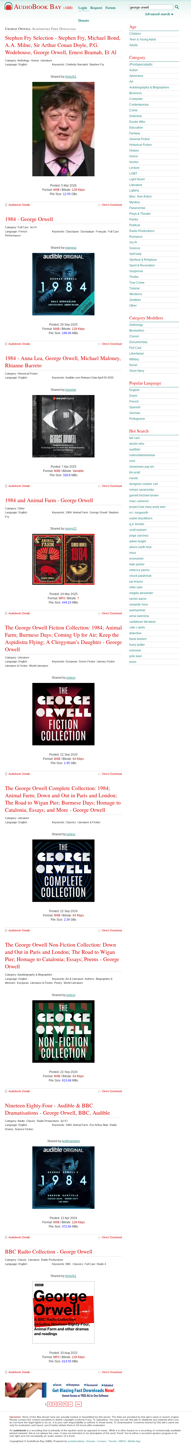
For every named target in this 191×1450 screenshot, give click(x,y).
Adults (133, 45)
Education (136, 127)
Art (131, 81)
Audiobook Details (19, 204)
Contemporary (139, 104)
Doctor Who (137, 122)
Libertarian (136, 353)
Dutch (133, 396)
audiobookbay (76, 1441)
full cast (134, 438)
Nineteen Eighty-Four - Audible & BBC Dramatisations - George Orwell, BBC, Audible (57, 1109)
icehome (135, 650)
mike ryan (136, 587)
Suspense (136, 271)
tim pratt (134, 472)
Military (134, 359)
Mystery (134, 202)
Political (134, 225)
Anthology (136, 325)
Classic (134, 336)
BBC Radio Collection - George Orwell (48, 1251)
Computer (136, 99)
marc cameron (139, 501)
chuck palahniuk (140, 576)
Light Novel (137, 179)
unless (70, 677)
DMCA (122, 1441)
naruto (133, 478)
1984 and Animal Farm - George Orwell (49, 500)
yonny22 (71, 528)
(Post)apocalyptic (141, 64)
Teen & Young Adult (142, 39)
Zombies (135, 300)
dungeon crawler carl (143, 484)
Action (133, 70)
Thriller (134, 277)
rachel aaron (137, 599)
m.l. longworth (138, 512)
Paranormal (137, 208)
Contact (101, 1441)
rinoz (132, 553)
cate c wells (137, 627)
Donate (83, 20)
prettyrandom (71, 1141)
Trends (112, 1441)
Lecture (134, 168)
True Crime (136, 282)
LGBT (133, 173)
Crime (133, 110)
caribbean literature (142, 621)
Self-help (135, 254)
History (134, 150)
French (134, 401)
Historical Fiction (140, 145)
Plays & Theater (140, 213)
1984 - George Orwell (29, 218)
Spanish (135, 407)
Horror (133, 156)
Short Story (136, 371)
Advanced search (157, 13)
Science (134, 248)
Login (82, 7)
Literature (135, 185)
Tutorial (134, 288)
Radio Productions (141, 231)
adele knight (137, 541)
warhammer (137, 610)
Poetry (133, 219)
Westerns (135, 294)
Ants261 (70, 76)
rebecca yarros (139, 570)
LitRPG (134, 191)
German (134, 413)
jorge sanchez (138, 535)
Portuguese (137, 418)
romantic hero (138, 604)
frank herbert (137, 639)
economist (136, 558)
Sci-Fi (133, 242)
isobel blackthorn (140, 518)
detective (135, 633)
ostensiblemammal (142, 455)
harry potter (137, 644)
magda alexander (141, 593)
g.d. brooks (136, 524)
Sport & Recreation (142, 265)
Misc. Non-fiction (140, 196)
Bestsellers (136, 330)
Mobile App (134, 1441)
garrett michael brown (144, 495)
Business (135, 93)
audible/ (134, 449)
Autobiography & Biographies (149, 87)
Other (133, 305)
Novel (133, 365)
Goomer (70, 390)
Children (135, 33)
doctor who (136, 443)
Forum (110, 7)
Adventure (136, 76)
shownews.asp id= (141, 466)
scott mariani (137, 530)
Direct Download (112, 204)
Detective (135, 116)
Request (96, 7)
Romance (136, 236)
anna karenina (139, 616)
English (134, 390)
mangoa (70, 247)
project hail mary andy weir (147, 507)
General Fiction (139, 139)
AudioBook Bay (43, 6)
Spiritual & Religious (143, 259)
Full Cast (135, 348)
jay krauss (136, 581)
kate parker (136, 564)
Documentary (138, 342)
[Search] (176, 7)
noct (132, 461)
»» (78, 1404)
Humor (134, 162)
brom (132, 662)
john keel (135, 656)
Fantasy (134, 133)
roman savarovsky (141, 489)
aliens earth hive (140, 547)
